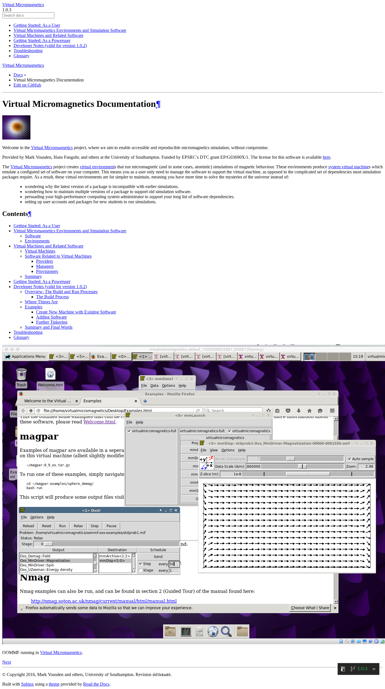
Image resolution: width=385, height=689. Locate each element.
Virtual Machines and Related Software (48, 35)
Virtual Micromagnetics (23, 4)
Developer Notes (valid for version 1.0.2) (50, 45)
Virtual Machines (40, 251)
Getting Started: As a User (37, 25)
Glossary (21, 55)
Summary (33, 276)
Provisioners (47, 271)
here (326, 157)
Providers (44, 261)
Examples (33, 306)
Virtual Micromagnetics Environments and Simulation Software (70, 30)
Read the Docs (96, 684)
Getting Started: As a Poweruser (42, 40)
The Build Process (52, 296)
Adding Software (51, 317)
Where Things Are (41, 301)
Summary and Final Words (48, 327)
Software (33, 235)
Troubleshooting (28, 50)
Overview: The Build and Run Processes (61, 291)
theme (54, 684)
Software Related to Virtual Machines (58, 256)
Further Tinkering (51, 322)
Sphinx (27, 684)
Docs (18, 74)
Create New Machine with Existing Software (76, 312)
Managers (45, 266)
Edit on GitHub (27, 85)
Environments (37, 240)
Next (6, 662)
